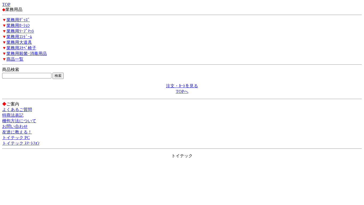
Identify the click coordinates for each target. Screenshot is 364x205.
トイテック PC (16, 137)
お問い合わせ (15, 126)
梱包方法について (19, 121)
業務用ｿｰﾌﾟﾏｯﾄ (20, 31)
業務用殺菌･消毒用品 (26, 53)
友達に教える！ (17, 132)
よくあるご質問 (17, 109)
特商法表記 (12, 115)
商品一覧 (14, 59)
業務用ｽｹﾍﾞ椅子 (21, 48)
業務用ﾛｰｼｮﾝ (18, 25)
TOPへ (182, 91)
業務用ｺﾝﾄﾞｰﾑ (19, 36)
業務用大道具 (19, 42)
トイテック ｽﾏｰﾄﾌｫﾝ (20, 143)
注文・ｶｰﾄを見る (182, 86)
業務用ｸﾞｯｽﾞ (18, 20)
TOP (6, 4)
